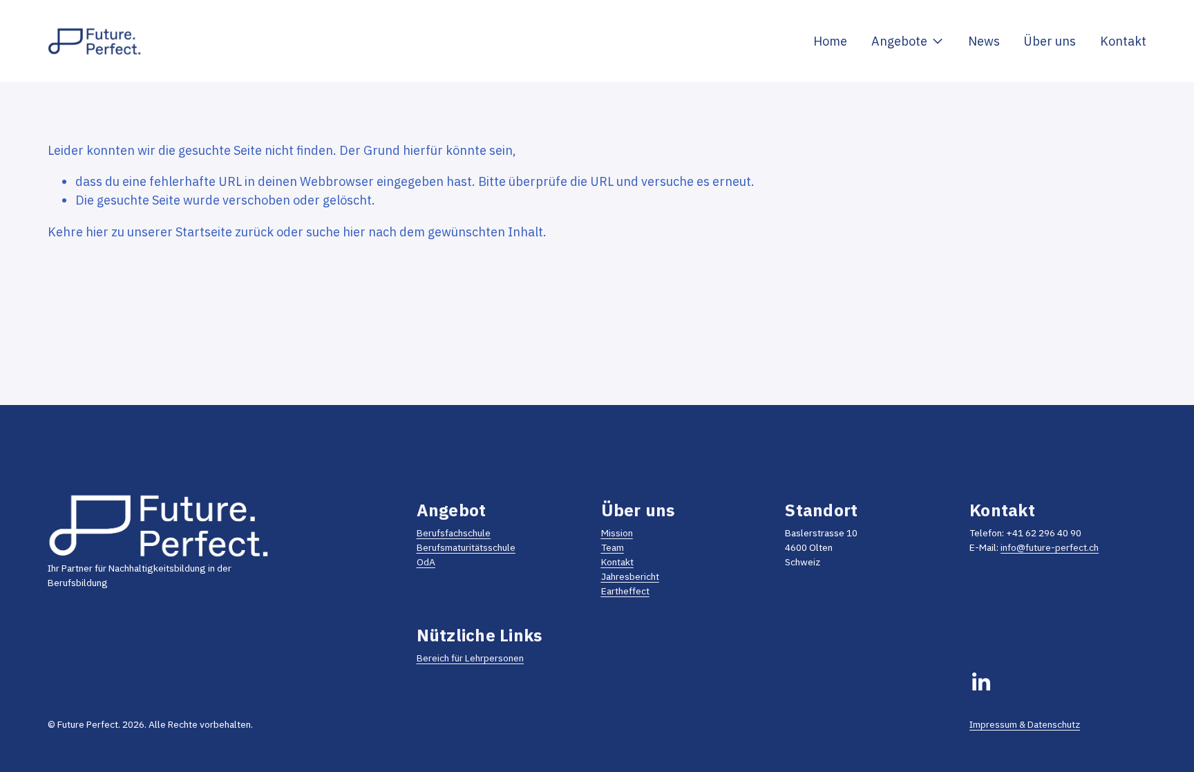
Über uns (1049, 40)
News (984, 40)
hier (97, 231)
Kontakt (1123, 40)
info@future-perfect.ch (1050, 547)
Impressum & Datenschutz (1024, 724)
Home (830, 40)
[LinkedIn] (980, 682)
